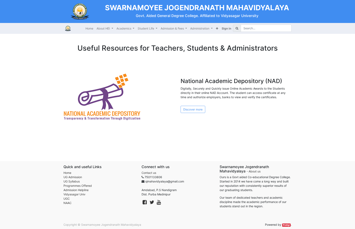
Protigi (286, 225)
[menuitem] (89, 28)
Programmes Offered (77, 185)
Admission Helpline (76, 190)
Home (67, 172)
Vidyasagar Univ (74, 194)
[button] (217, 28)
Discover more (193, 109)
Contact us (149, 172)
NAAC (67, 203)
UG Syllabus (71, 181)
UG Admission (72, 177)
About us (254, 171)
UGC (66, 198)
